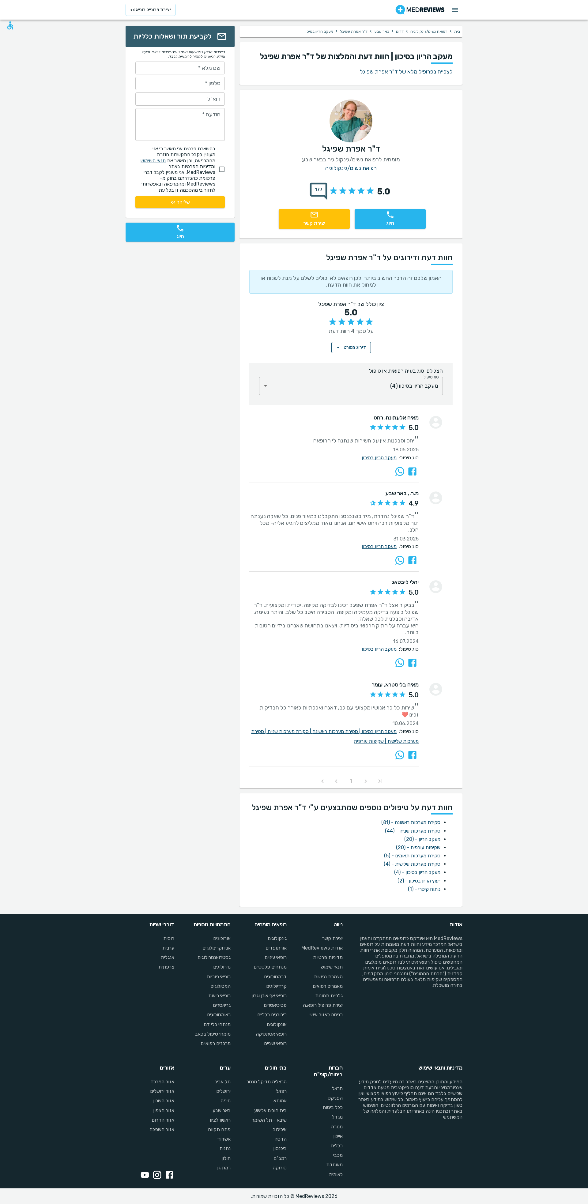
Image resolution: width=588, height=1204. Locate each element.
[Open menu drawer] (455, 9)
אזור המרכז (162, 1082)
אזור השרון (163, 1101)
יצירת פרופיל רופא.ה (323, 1005)
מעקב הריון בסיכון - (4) (417, 872)
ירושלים (223, 1091)
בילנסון (280, 1148)
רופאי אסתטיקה (271, 1034)
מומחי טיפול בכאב (212, 1034)
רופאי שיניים (275, 1043)
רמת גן (223, 1168)
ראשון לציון (220, 1120)
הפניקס (335, 1098)
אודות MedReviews (322, 948)
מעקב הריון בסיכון (379, 458)
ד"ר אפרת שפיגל (354, 31)
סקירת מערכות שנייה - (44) (412, 831)
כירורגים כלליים (272, 1015)
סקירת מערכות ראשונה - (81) (410, 822)
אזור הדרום (163, 1120)
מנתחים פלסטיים (270, 967)
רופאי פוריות (218, 977)
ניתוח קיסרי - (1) (424, 889)
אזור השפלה (161, 1129)
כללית (337, 1146)
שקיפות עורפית (370, 741)
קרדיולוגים (276, 986)
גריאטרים (221, 1005)
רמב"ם (280, 1158)
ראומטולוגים (218, 1015)
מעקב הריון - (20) (422, 839)
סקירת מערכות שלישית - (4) (412, 864)
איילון (338, 1136)
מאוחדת (334, 1165)
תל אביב (222, 1082)
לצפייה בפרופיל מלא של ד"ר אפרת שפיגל (406, 71)
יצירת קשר (332, 938)
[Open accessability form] (10, 25)
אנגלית (167, 957)
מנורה (337, 1127)
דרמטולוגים (275, 977)
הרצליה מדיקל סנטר (267, 1082)
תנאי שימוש (332, 967)
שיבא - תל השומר (269, 1120)
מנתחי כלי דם (217, 1024)
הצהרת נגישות (328, 977)
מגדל (337, 1117)
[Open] (265, 386)
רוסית (168, 938)
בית (457, 31)
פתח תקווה (219, 1129)
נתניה (225, 1148)
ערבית (168, 948)
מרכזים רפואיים (215, 1043)
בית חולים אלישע (270, 1110)
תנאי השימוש (153, 161)
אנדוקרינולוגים (216, 948)
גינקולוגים (277, 938)
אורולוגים (221, 938)
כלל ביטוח (333, 1107)
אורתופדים (276, 948)
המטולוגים (220, 986)
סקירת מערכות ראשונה (337, 731)
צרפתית (166, 967)
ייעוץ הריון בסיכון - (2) (419, 881)
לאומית (336, 1174)
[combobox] (351, 386)
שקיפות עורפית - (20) (418, 847)
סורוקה (280, 1168)
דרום (400, 31)
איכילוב (280, 1129)
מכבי (338, 1155)
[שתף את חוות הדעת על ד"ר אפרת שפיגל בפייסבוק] (412, 471)
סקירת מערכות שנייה (290, 731)
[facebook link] (168, 1175)
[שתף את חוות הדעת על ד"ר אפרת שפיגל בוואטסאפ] (400, 471)
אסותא (280, 1101)
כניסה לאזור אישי (326, 1015)
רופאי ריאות (219, 996)
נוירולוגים (221, 967)
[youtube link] (144, 1175)
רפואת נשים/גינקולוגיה (428, 31)
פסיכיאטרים (275, 1005)
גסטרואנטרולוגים (214, 957)
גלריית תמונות (329, 996)
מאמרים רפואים (328, 986)
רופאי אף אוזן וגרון (269, 996)
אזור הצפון (163, 1110)
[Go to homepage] (420, 10)
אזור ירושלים (162, 1091)
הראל (337, 1088)
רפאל (281, 1091)
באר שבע (381, 31)
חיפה (225, 1101)
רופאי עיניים (276, 957)
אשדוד (223, 1139)
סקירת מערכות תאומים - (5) (412, 856)
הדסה (280, 1139)
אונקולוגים (277, 1024)
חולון (225, 1158)
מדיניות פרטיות (328, 957)
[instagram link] (156, 1175)
